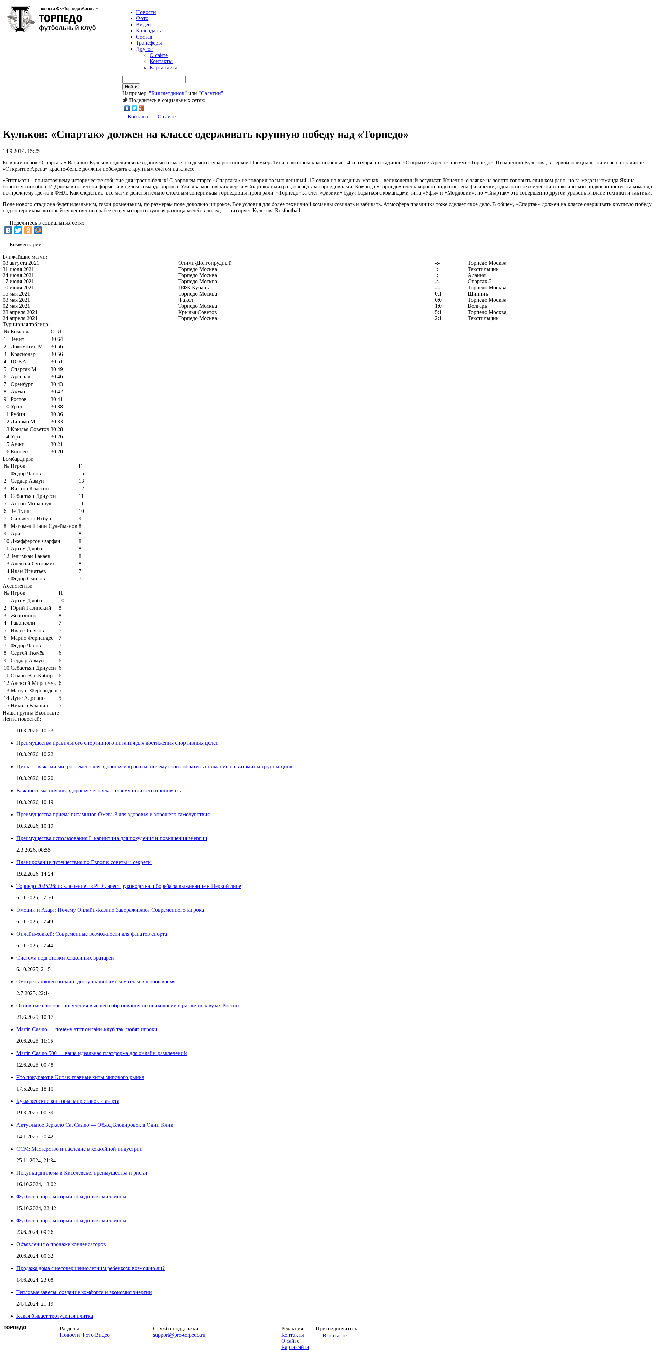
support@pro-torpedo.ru (179, 1335)
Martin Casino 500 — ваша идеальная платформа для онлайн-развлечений (101, 1053)
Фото (142, 18)
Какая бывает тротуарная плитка (54, 1316)
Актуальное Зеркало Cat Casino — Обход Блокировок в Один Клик (94, 1125)
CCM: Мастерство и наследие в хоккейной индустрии (79, 1149)
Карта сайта (163, 67)
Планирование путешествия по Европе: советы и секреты (84, 862)
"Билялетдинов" (168, 93)
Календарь (148, 30)
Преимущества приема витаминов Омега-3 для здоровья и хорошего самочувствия (113, 814)
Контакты (161, 61)
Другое (144, 49)
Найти (131, 86)
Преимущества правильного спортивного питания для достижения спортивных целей (117, 743)
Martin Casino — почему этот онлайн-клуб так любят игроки (87, 1029)
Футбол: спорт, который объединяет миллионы (71, 1196)
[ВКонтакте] (127, 108)
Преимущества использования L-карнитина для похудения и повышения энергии (111, 838)
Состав (144, 37)
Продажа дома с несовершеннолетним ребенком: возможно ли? (90, 1268)
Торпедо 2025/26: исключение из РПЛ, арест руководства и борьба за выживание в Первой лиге (128, 886)
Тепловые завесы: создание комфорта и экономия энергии (84, 1292)
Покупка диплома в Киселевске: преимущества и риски (81, 1173)
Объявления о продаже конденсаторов (61, 1244)
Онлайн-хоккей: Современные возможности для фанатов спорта (91, 934)
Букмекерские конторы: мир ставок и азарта (67, 1101)
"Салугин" (211, 93)
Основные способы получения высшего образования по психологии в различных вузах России (127, 1005)
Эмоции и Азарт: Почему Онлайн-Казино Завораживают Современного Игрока (110, 910)
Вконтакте (335, 1335)
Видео (143, 24)
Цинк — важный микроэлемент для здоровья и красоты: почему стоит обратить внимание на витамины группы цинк (154, 766)
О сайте (159, 55)
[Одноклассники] (28, 230)
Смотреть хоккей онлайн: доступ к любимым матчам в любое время (95, 981)
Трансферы (149, 43)
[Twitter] (134, 108)
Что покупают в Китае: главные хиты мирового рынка (80, 1077)
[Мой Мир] (38, 230)
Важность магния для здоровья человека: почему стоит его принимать (98, 790)
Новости (70, 1335)
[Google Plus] (141, 108)
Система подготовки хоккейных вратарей (65, 958)
